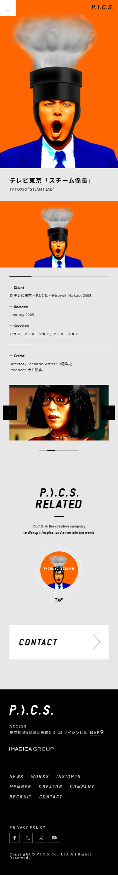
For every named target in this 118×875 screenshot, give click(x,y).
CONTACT (51, 796)
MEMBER (20, 786)
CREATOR (51, 786)
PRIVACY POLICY (27, 827)
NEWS (16, 776)
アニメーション (37, 333)
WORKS (40, 776)
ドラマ (14, 333)
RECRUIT (20, 796)
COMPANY (82, 786)
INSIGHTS (68, 776)
